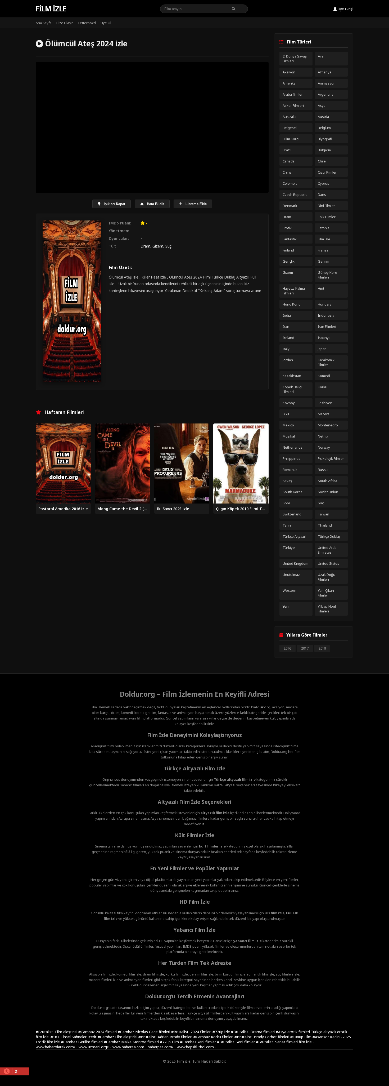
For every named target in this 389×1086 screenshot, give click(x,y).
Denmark (290, 205)
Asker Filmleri (293, 105)
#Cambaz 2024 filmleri (98, 1031)
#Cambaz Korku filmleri (213, 1036)
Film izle (51, 9)
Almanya (324, 72)
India (287, 315)
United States (328, 563)
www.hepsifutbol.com (195, 1046)
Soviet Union (328, 491)
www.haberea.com (128, 1046)
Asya (321, 105)
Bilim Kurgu (292, 138)
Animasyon (327, 83)
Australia (289, 116)
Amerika (289, 83)
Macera (323, 414)
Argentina (325, 94)
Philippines (291, 458)
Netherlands (292, 447)
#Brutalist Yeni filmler (236, 1041)
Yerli (286, 606)
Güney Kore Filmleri (327, 275)
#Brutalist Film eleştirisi (57, 1031)
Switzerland (292, 514)
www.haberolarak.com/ (55, 1046)
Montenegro (328, 425)
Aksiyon (289, 72)
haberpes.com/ (160, 1046)
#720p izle (221, 1031)
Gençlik (289, 261)
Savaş (287, 480)
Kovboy (289, 402)
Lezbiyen (325, 402)
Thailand (325, 525)
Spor (286, 503)
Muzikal (289, 436)
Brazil (287, 150)
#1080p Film (301, 1036)
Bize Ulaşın (65, 22)
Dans (322, 194)
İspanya (324, 337)
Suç (168, 246)
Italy (286, 348)
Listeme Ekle (195, 204)
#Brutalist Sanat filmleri (277, 1041)
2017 (305, 648)
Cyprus (323, 183)
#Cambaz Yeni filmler (198, 1041)
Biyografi (325, 138)
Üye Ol (106, 22)
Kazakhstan (292, 375)
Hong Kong (292, 304)
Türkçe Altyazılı (294, 536)
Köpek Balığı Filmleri (292, 389)
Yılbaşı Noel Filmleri (327, 608)
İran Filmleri (327, 326)
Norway (324, 447)
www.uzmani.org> (94, 1046)
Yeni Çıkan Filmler (326, 593)
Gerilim (323, 261)
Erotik (287, 228)
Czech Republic (295, 194)
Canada (289, 161)
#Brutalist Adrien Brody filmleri (165, 1036)
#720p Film (170, 1041)
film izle (305, 1041)
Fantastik (290, 239)
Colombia (290, 183)
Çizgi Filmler (327, 172)
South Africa (327, 480)
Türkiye (289, 547)
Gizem (157, 246)
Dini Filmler (326, 205)
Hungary (325, 304)
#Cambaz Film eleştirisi (118, 1036)
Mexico (288, 425)
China (287, 172)
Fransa (323, 250)
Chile (322, 161)
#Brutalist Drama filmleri (253, 1031)
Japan (322, 348)
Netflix (323, 436)
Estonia (323, 228)
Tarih (287, 525)
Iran (286, 326)
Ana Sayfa (44, 22)
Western (289, 590)
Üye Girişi (345, 8)
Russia (323, 469)
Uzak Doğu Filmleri (326, 577)
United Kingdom (295, 563)
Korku (322, 387)
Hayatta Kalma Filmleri (294, 290)
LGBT (287, 414)
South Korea (292, 491)
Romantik (290, 469)
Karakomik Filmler (326, 362)
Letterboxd (87, 22)
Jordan (288, 359)
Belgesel (290, 127)
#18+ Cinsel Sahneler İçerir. (74, 1036)
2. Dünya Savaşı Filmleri (295, 58)
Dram (145, 246)
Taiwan (323, 514)
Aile (321, 56)
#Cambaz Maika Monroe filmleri (132, 1041)
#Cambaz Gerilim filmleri (82, 1041)
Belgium (324, 127)
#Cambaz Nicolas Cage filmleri (144, 1031)
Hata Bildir (155, 204)
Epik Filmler (327, 216)
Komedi (324, 375)
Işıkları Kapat (114, 204)
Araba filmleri (293, 94)
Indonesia (326, 315)
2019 (322, 648)
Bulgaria (324, 150)
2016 (287, 648)
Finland (288, 250)
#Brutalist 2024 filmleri (191, 1031)
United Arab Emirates (327, 550)
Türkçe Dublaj (329, 536)
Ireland (288, 337)
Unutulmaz (291, 574)
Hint (321, 288)
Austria (323, 116)
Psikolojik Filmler (331, 458)
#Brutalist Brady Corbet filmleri (262, 1036)
